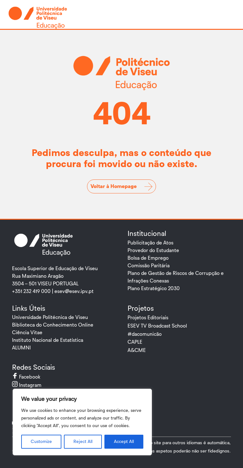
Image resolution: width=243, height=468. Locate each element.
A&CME (137, 350)
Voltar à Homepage (113, 186)
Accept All (124, 441)
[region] (82, 422)
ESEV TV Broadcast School (157, 325)
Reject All (82, 441)
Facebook (35, 377)
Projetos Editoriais (148, 317)
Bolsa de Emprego (148, 258)
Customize (41, 441)
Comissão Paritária (149, 265)
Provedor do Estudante (153, 250)
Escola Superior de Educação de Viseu (55, 268)
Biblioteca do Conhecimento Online (52, 325)
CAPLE (135, 342)
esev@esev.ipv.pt (74, 291)
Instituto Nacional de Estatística (47, 340)
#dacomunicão (145, 334)
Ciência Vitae (27, 332)
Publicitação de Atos (150, 242)
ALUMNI (21, 347)
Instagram (36, 385)
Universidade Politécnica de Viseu (50, 317)
